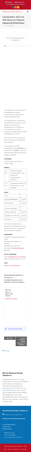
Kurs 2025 (9, 338)
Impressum (24, 449)
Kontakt (10, 449)
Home (5, 449)
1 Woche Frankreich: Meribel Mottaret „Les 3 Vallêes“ (21, 341)
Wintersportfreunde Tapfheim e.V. (14, 446)
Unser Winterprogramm (11, 365)
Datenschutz (16, 449)
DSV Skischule (11, 390)
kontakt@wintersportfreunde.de (15, 4)
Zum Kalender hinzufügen (15, 329)
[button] (28, 11)
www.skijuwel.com (15, 265)
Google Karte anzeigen (11, 298)
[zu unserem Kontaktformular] (12, 414)
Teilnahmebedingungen (17, 248)
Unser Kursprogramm (10, 356)
